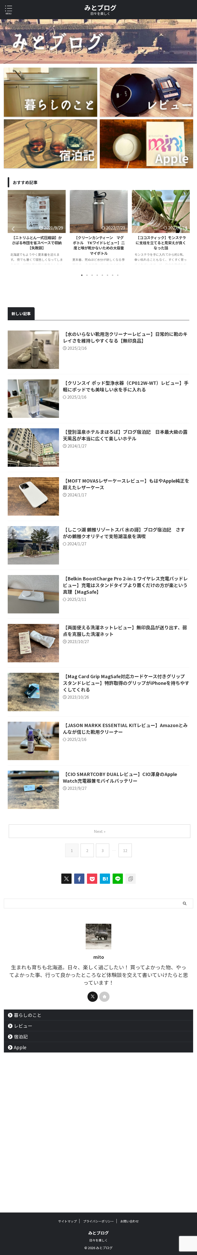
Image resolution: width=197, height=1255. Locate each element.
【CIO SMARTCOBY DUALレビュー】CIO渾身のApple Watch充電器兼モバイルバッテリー (120, 777)
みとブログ (100, 7)
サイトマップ (67, 1221)
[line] (118, 879)
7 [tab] (112, 275)
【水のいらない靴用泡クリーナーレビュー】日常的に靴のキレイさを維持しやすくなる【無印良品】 (125, 337)
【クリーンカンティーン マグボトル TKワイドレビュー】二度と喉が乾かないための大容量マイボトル (37, 245)
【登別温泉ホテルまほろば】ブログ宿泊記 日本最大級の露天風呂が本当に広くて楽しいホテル (125, 435)
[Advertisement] (98, 1159)
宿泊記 (21, 1036)
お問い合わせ (129, 1221)
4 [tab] (97, 275)
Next (184, 228)
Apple (20, 1047)
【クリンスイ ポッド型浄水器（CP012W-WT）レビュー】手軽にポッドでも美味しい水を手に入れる (126, 386)
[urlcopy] (130, 879)
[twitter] (66, 879)
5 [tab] (102, 275)
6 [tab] (107, 275)
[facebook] (79, 879)
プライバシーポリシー (98, 1221)
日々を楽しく (98, 1240)
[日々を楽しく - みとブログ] (105, 879)
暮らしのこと (28, 1015)
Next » (99, 831)
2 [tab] (87, 275)
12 (125, 850)
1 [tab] (81, 275)
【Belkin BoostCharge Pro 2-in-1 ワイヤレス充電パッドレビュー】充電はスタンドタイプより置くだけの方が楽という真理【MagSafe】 (125, 585)
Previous (12, 228)
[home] (104, 997)
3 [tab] (92, 275)
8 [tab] (117, 275)
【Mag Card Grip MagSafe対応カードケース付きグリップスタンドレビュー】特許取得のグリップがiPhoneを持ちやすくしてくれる (126, 683)
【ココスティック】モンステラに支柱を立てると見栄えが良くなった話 (99, 242)
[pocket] (92, 879)
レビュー (23, 1026)
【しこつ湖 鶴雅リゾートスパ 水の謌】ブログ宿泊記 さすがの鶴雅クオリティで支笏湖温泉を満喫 (124, 532)
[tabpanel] (37, 230)
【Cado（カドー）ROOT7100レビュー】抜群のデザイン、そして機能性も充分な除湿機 (161, 242)
